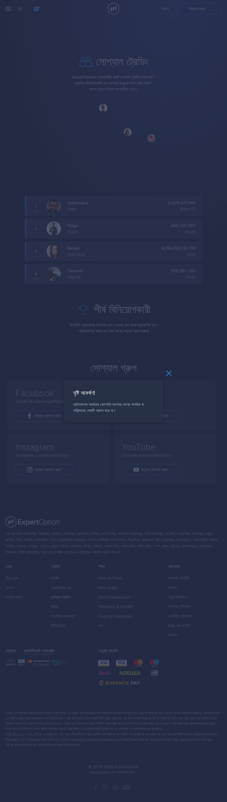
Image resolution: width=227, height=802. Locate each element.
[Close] (169, 374)
